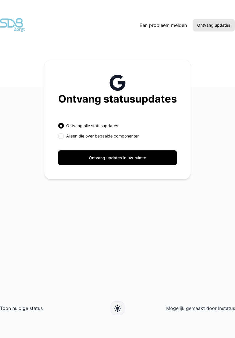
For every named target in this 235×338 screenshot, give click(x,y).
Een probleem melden (163, 25)
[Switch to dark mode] (117, 308)
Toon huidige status (21, 308)
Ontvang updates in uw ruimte (117, 157)
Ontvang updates (213, 25)
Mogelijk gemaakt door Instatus (200, 308)
